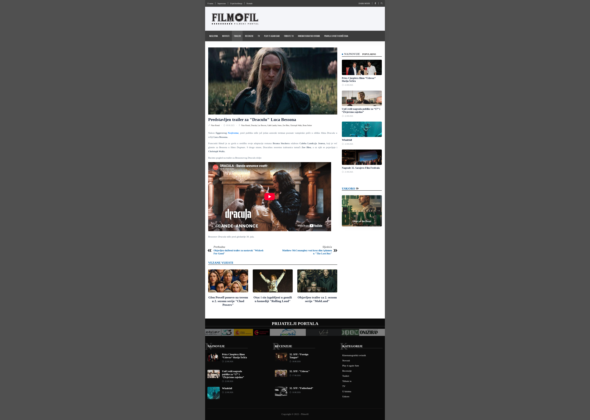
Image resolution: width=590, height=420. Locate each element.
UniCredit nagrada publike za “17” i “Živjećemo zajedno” (233, 374)
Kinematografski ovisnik (309, 35)
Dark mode (364, 3)
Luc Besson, (262, 125)
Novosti (225, 35)
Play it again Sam (271, 35)
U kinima (346, 391)
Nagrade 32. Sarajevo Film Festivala (361, 168)
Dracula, (254, 125)
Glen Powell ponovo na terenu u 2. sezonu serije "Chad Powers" (228, 301)
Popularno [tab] (369, 54)
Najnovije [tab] (352, 54)
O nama (210, 3)
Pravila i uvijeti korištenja (336, 35)
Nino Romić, (246, 125)
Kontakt (249, 3)
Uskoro (348, 188)
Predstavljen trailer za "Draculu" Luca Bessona (252, 119)
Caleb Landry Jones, (275, 125)
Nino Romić (215, 125)
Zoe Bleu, (286, 125)
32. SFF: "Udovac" (299, 371)
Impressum (222, 3)
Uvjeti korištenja (236, 3)
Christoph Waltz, (296, 125)
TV (259, 35)
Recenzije (249, 35)
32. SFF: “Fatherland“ (301, 388)
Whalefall (347, 140)
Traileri (237, 35)
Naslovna (213, 35)
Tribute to (289, 35)
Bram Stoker (307, 125)
